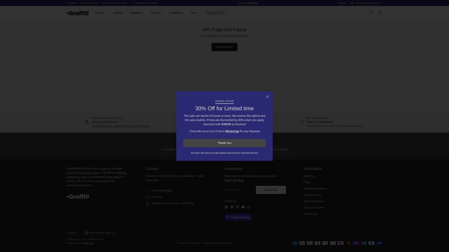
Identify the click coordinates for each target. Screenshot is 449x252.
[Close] (267, 96)
